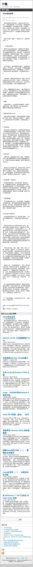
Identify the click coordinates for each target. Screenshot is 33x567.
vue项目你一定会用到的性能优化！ (14, 531)
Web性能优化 (7, 533)
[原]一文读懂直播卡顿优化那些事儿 (13, 540)
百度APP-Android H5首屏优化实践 (13, 535)
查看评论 (15, 309)
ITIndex (18, 558)
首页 (3, 10)
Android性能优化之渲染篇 (11, 529)
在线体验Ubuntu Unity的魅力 (15, 358)
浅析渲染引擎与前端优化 (11, 546)
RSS (3, 553)
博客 (22, 558)
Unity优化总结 (9, 317)
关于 (26, 558)
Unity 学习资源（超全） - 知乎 (16, 414)
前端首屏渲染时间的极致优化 (12, 544)
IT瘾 (4, 4)
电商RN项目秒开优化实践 (11, 542)
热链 (7, 10)
